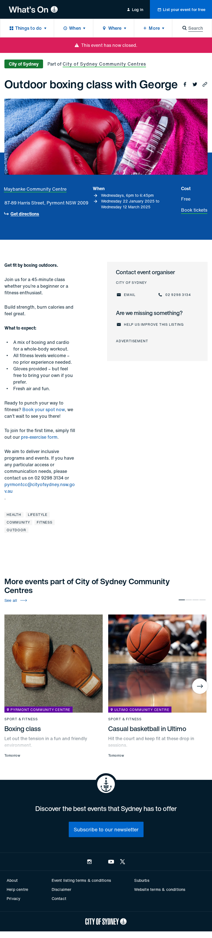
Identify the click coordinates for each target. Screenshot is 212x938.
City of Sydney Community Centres (104, 64)
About (12, 880)
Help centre (17, 889)
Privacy (13, 898)
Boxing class (22, 729)
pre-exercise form (39, 437)
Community (18, 522)
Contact (59, 898)
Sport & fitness (21, 719)
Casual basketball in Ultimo (147, 729)
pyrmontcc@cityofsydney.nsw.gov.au (39, 487)
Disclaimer (61, 889)
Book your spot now (43, 409)
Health (14, 514)
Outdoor (16, 530)
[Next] (200, 686)
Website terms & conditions (159, 889)
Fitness (44, 522)
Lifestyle (37, 514)
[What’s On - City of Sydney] (33, 9)
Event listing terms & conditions (81, 880)
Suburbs (141, 880)
